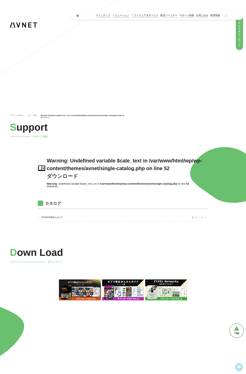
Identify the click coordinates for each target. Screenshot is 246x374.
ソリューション (120, 15)
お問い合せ (202, 15)
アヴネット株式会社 (17, 115)
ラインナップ (103, 15)
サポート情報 (186, 15)
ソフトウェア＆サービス (144, 15)
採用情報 (215, 15)
